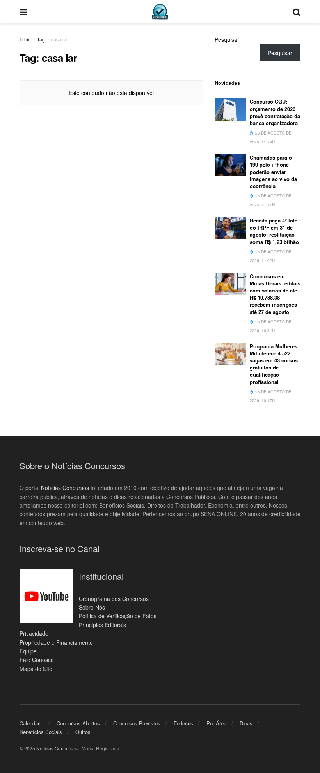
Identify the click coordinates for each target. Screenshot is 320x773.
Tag (41, 39)
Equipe (28, 651)
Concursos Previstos (136, 723)
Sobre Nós (92, 607)
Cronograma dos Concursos (114, 599)
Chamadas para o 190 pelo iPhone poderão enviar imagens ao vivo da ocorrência (273, 172)
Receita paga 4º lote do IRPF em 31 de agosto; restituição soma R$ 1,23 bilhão (274, 231)
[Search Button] (296, 11)
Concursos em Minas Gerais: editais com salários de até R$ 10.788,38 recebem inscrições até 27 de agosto (275, 294)
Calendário (31, 723)
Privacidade (34, 633)
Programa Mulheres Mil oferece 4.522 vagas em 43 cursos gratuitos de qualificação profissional (274, 364)
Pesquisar (227, 39)
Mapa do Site (36, 669)
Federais (183, 723)
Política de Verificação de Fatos (117, 616)
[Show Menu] (23, 11)
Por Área (216, 723)
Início (25, 39)
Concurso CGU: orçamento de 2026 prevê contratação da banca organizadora (275, 112)
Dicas (246, 723)
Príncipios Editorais (102, 625)
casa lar (59, 39)
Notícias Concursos (65, 487)
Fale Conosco (37, 660)
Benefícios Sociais (41, 731)
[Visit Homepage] (160, 12)
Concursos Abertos (78, 723)
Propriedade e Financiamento (56, 642)
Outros (83, 731)
